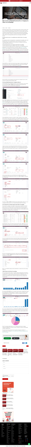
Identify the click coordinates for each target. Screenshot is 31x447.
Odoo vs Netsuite (12, 435)
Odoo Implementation (9, 430)
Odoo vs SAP (12, 429)
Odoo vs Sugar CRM (12, 439)
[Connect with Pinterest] (25, 439)
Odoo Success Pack (3, 429)
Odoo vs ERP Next (12, 433)
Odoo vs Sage (12, 437)
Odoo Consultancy (8, 438)
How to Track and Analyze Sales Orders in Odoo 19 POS (10, 354)
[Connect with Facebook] (25, 438)
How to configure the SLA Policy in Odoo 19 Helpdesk (4, 354)
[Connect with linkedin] (27, 439)
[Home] (3, 3)
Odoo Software (12, 427)
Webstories (3, 435)
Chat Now (16, 338)
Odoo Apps (3, 427)
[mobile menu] (30, 2)
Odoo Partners (3, 432)
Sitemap (3, 436)
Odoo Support (8, 434)
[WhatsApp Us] (29, 444)
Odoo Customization (9, 426)
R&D (2, 434)
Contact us (3, 433)
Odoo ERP (12, 425)
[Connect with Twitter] (27, 438)
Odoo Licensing (8, 442)
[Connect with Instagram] (25, 441)
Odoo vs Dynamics (12, 431)
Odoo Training (8, 440)
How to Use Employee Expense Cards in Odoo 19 (15, 354)
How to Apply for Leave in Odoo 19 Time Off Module (20, 354)
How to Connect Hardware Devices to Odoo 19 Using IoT (26, 352)
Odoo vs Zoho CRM (12, 441)
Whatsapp (8, 338)
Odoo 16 (3, 102)
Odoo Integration (8, 432)
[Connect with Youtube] (27, 441)
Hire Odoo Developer (8, 428)
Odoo (2, 426)
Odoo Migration (8, 436)
